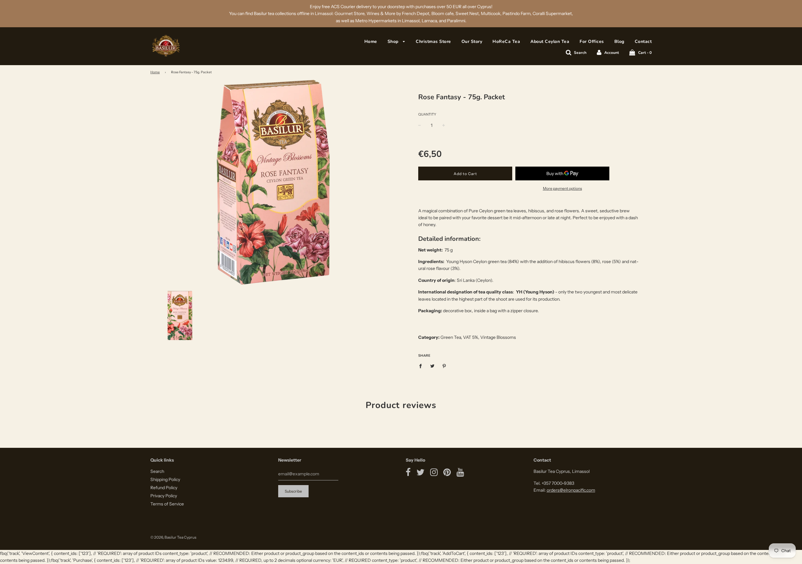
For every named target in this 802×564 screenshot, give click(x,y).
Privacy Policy (163, 496)
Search (157, 471)
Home (370, 41)
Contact (643, 41)
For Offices (592, 41)
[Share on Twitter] (432, 365)
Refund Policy (163, 487)
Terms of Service (167, 504)
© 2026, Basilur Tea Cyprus (173, 537)
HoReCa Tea (506, 41)
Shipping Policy (165, 479)
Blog (619, 41)
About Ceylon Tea (549, 41)
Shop (394, 41)
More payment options (562, 188)
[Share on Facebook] (422, 365)
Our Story (471, 41)
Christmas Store (433, 41)
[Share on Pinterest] (444, 365)
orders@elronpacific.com (571, 490)
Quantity (427, 114)
